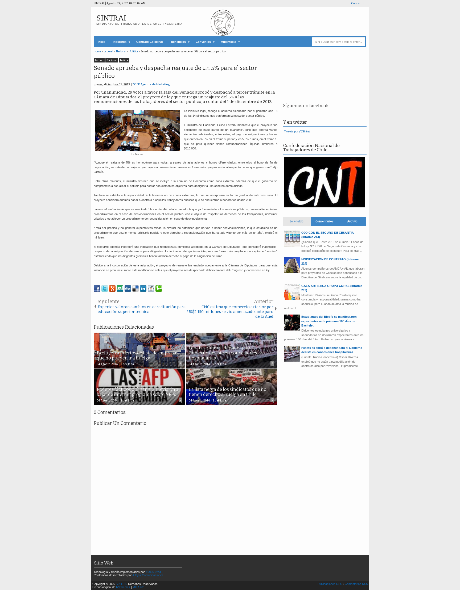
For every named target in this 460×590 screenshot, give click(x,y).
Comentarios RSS (356, 583)
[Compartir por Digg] (128, 288)
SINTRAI (111, 18)
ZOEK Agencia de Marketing (151, 84)
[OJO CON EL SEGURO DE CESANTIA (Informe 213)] (292, 245)
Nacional (112, 60)
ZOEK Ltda (153, 572)
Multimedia (228, 41)
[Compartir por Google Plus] (112, 288)
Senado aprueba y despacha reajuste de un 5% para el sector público (175, 72)
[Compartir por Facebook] (97, 288)
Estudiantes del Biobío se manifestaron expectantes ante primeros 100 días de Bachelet (329, 321)
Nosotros (119, 41)
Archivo (352, 221)
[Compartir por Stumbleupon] (120, 288)
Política (124, 60)
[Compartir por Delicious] (135, 288)
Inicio (101, 41)
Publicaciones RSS (330, 583)
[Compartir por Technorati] (158, 288)
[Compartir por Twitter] (104, 288)
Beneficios (178, 41)
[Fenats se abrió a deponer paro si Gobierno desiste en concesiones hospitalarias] (292, 360)
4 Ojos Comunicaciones (148, 575)
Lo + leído (296, 221)
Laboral (99, 60)
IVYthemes (123, 587)
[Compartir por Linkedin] (143, 288)
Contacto (357, 3)
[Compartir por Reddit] (151, 288)
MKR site (138, 587)
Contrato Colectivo (149, 41)
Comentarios (324, 221)
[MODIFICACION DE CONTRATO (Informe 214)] (292, 272)
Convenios (203, 41)
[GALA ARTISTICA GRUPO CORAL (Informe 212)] (292, 298)
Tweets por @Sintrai (297, 131)
